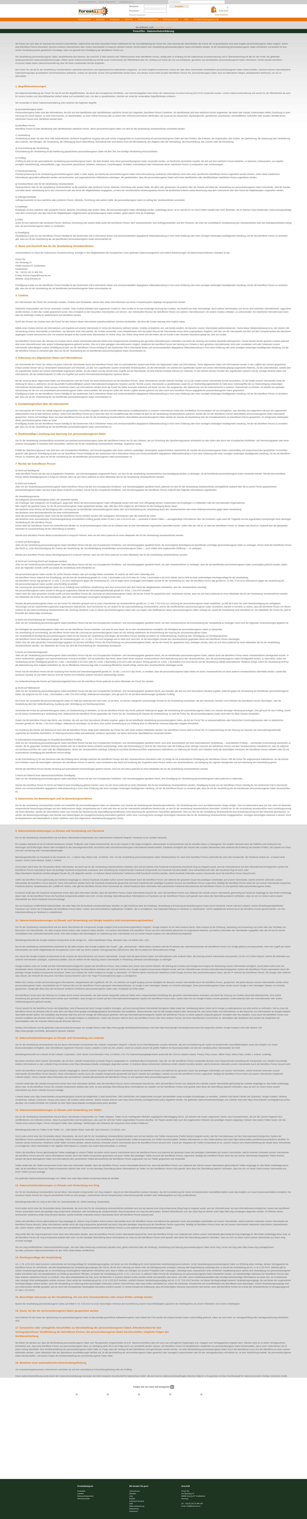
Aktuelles (100, 19)
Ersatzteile (115, 19)
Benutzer (134, 6)
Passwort (134, 11)
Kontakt (132, 1499)
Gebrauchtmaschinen (148, 19)
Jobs (186, 19)
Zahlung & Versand (136, 1501)
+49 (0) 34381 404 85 (107, 2)
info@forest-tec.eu (126, 2)
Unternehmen (84, 19)
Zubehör (129, 19)
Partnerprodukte (170, 19)
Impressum (133, 1511)
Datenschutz (134, 1509)
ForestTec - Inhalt (163, 27)
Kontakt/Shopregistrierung (205, 19)
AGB (131, 1504)
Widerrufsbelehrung (136, 1506)
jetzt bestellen (221, 15)
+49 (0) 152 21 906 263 (87, 2)
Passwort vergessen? (137, 15)
